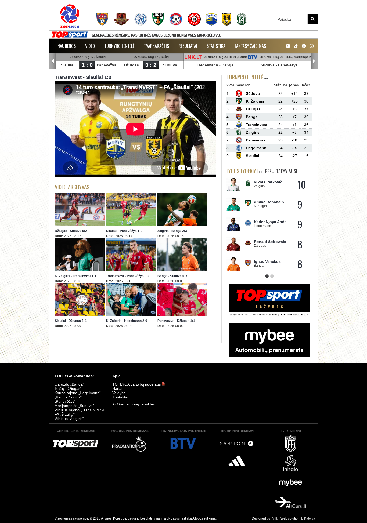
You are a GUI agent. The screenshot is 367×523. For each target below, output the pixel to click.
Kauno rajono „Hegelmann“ (78, 393)
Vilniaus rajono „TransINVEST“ (80, 410)
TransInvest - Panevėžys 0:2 (127, 276)
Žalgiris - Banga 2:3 (172, 231)
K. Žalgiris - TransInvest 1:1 (75, 276)
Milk (275, 518)
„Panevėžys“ (65, 401)
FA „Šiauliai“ (65, 414)
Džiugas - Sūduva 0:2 (71, 231)
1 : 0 (87, 65)
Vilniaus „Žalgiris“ (69, 418)
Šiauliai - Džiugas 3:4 (71, 321)
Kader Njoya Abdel (271, 222)
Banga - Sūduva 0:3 (172, 276)
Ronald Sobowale (270, 241)
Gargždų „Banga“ (69, 384)
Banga (227, 65)
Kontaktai (120, 397)
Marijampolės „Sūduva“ (74, 406)
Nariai (117, 388)
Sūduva (170, 65)
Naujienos (66, 46)
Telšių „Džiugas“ (68, 388)
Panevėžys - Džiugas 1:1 (176, 321)
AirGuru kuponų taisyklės (133, 404)
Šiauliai (67, 65)
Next (314, 61)
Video (90, 46)
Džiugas (131, 65)
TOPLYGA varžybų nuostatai (137, 384)
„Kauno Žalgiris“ (68, 397)
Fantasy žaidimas (250, 46)
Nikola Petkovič (268, 182)
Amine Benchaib (269, 202)
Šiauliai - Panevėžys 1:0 (124, 231)
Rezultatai (187, 46)
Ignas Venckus (267, 261)
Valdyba (119, 393)
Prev (52, 61)
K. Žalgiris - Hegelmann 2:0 (126, 321)
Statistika (216, 46)
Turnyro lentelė (119, 46)
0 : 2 (150, 65)
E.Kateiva (308, 518)
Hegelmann (207, 65)
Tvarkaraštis (156, 46)
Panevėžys (106, 65)
